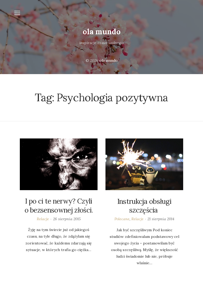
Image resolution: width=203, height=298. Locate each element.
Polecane (122, 219)
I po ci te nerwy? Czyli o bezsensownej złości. (59, 205)
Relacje (43, 219)
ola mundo (102, 31)
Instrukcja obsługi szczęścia (144, 206)
